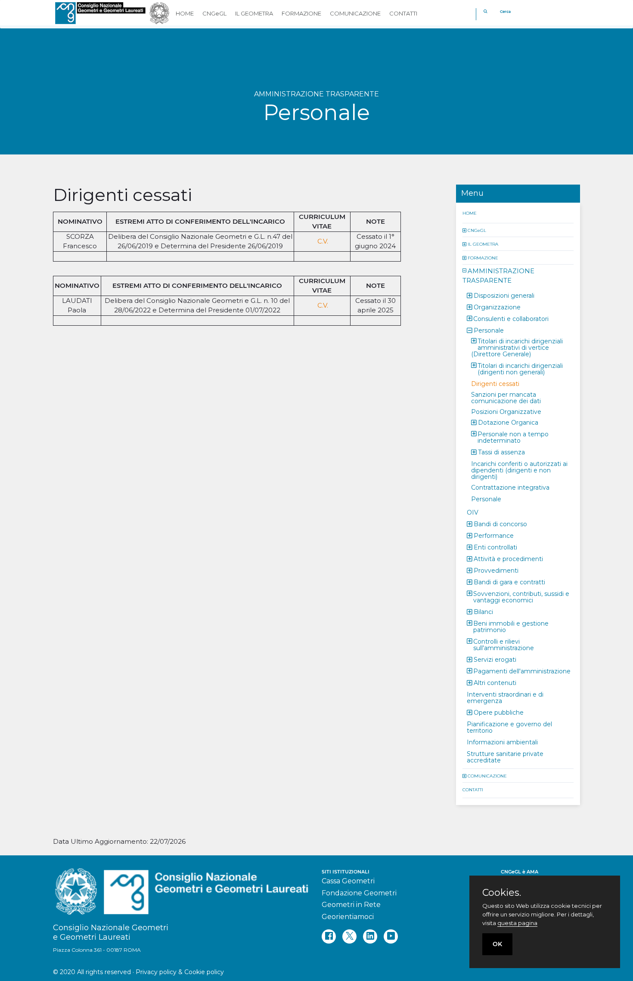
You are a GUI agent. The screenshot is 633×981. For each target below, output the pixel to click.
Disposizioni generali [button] (504, 295)
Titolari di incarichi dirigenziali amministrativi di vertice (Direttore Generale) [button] (517, 347)
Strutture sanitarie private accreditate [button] (505, 757)
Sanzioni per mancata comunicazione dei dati (506, 397)
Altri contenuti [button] (495, 682)
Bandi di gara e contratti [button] (509, 582)
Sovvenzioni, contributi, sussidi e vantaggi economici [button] (521, 596)
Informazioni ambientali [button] (502, 742)
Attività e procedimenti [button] (508, 558)
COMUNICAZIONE (487, 775)
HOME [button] (185, 13)
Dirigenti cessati (495, 383)
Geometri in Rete (351, 905)
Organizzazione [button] (497, 307)
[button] (465, 230)
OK (497, 944)
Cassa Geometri (348, 881)
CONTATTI (472, 789)
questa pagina (517, 922)
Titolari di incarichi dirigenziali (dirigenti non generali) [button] (520, 368)
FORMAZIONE (483, 257)
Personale (486, 499)
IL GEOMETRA (483, 244)
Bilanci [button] (483, 611)
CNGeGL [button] (214, 13)
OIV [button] (472, 512)
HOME (469, 213)
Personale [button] (489, 330)
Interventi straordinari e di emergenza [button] (505, 697)
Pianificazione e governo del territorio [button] (509, 727)
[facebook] (329, 936)
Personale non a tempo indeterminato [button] (513, 437)
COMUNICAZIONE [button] (355, 13)
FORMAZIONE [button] (301, 13)
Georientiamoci (348, 917)
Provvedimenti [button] (496, 570)
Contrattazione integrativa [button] (510, 487)
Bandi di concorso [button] (500, 524)
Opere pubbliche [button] (499, 712)
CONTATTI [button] (403, 13)
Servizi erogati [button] (495, 659)
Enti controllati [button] (495, 547)
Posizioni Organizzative (506, 411)
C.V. (322, 241)
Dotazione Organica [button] (508, 422)
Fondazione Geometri (359, 893)
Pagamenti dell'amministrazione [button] (522, 671)
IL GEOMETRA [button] (254, 13)
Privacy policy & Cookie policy (180, 972)
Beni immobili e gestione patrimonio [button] (511, 626)
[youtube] (391, 936)
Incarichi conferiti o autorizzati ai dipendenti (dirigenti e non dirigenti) (519, 470)
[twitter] (349, 936)
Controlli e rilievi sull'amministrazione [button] (503, 644)
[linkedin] (370, 936)
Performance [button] (494, 535)
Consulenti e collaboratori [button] (511, 318)
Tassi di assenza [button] (501, 452)
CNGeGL (477, 230)
